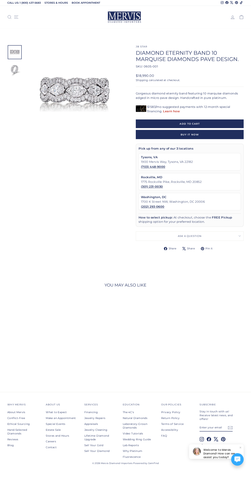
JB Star (141, 46)
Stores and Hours (57, 435)
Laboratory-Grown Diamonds (135, 425)
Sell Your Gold (93, 445)
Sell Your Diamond (97, 450)
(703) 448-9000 (153, 167)
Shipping (142, 80)
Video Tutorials (133, 433)
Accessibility (169, 429)
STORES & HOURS (56, 2)
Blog (10, 445)
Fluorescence (132, 456)
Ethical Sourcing (18, 423)
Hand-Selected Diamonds (17, 431)
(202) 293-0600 (152, 206)
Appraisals (91, 423)
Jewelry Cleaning (95, 429)
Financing (91, 412)
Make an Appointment (61, 418)
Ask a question (190, 236)
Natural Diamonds (135, 418)
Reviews (12, 439)
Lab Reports (131, 445)
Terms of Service (172, 423)
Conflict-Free (16, 418)
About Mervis (16, 412)
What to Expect (56, 412)
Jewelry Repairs (94, 418)
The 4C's (128, 412)
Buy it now (190, 134)
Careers (51, 441)
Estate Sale (53, 429)
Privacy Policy (170, 412)
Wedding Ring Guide (137, 439)
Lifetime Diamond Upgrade (96, 437)
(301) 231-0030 (152, 186)
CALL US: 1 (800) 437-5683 (24, 2)
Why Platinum (132, 450)
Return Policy (170, 418)
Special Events (55, 423)
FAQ (164, 435)
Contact (51, 447)
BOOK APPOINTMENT (86, 2)
